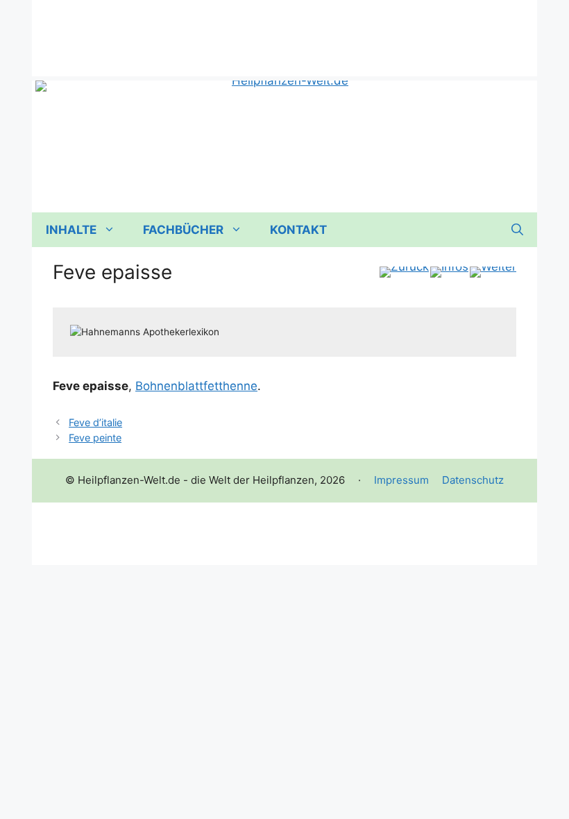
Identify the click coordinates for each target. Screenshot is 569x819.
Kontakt (298, 230)
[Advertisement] (284, 31)
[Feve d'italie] (404, 272)
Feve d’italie (95, 422)
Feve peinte (95, 438)
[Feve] (493, 272)
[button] (517, 229)
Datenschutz (473, 480)
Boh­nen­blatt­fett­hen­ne (196, 386)
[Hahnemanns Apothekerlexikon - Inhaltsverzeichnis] (449, 272)
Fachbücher (183, 230)
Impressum (401, 480)
